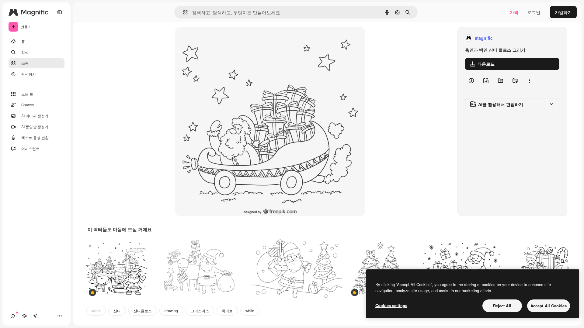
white (249, 310)
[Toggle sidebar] (59, 12)
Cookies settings (391, 305)
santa (96, 310)
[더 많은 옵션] (529, 81)
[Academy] (24, 316)
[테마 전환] (35, 316)
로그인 (533, 12)
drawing (171, 310)
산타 (117, 310)
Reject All (502, 306)
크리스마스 (200, 310)
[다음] (567, 268)
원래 (210, 38)
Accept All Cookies (548, 306)
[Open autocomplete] (183, 12)
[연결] (13, 316)
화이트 (227, 310)
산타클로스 (143, 310)
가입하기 (563, 12)
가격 (514, 12)
